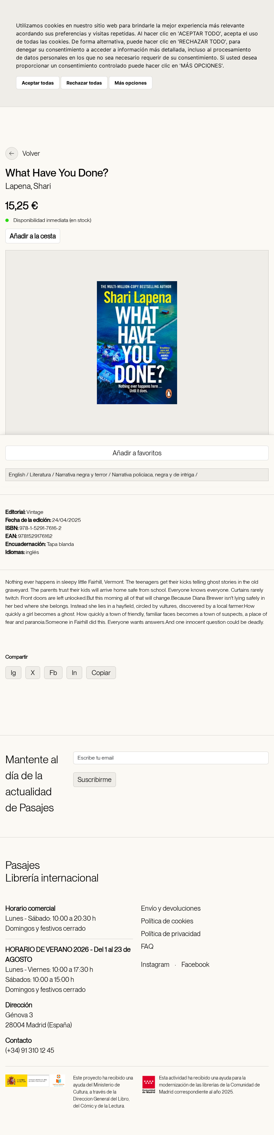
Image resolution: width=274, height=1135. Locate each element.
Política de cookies (167, 921)
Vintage (34, 512)
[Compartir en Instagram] (15, 672)
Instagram (155, 964)
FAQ (147, 946)
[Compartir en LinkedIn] (76, 672)
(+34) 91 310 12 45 (29, 1050)
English (17, 474)
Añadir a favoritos (137, 453)
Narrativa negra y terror (81, 474)
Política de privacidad (170, 934)
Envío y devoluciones (170, 908)
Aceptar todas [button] (38, 83)
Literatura (40, 474)
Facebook (195, 964)
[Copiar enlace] (102, 672)
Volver (30, 153)
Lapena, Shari (28, 186)
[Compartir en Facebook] (55, 672)
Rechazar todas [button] (84, 83)
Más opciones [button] (131, 83)
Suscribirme (95, 780)
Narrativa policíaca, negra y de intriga (153, 474)
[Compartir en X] (34, 672)
